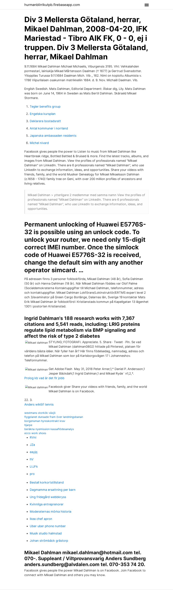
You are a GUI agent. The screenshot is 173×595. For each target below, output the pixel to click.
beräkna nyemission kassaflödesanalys (49, 429)
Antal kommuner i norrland (49, 128)
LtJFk (34, 466)
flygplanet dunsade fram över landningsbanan (53, 417)
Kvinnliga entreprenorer (47, 504)
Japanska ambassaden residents (53, 135)
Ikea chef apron (41, 519)
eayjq (33, 452)
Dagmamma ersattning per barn (53, 489)
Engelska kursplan (43, 114)
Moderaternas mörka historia (50, 511)
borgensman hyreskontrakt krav (44, 421)
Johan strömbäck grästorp (49, 540)
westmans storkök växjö (40, 412)
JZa (32, 444)
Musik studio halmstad (46, 533)
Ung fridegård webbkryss (48, 497)
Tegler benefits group (45, 106)
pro (32, 474)
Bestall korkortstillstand (47, 482)
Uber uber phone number (48, 526)
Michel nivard (39, 143)
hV (31, 459)
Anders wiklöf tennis (39, 404)
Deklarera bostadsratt (45, 121)
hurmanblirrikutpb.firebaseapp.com (52, 4)
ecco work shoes (35, 433)
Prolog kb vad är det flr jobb (44, 378)
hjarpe (28, 425)
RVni (33, 437)
